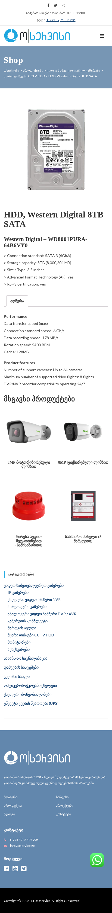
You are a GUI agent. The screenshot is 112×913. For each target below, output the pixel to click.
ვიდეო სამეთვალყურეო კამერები (34, 585)
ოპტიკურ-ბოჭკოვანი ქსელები (30, 685)
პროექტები (64, 805)
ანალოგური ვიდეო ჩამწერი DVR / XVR (42, 613)
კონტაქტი (63, 814)
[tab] (17, 301)
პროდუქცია (13, 805)
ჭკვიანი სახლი (17, 676)
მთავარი (10, 797)
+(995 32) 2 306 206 (61, 20)
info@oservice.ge (22, 845)
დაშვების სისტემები (21, 667)
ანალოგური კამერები (27, 606)
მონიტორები (19, 642)
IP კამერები (18, 592)
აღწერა (17, 301)
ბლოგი (9, 814)
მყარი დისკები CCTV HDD (31, 635)
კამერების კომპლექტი (28, 621)
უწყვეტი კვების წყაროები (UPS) (31, 703)
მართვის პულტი (22, 628)
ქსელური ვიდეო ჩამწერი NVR (34, 599)
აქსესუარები (19, 649)
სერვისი (62, 797)
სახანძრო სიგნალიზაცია (26, 658)
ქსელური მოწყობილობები (27, 694)
